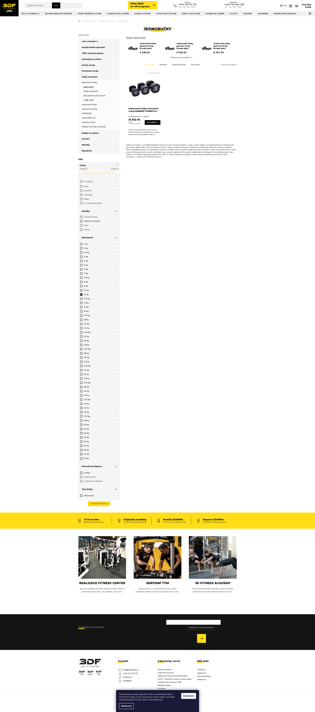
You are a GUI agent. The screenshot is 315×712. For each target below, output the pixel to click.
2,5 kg (101, 252)
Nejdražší (163, 65)
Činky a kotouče (90, 77)
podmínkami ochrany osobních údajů (201, 630)
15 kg (101, 307)
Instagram (127, 681)
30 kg (101, 357)
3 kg (101, 256)
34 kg (101, 370)
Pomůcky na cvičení (91, 59)
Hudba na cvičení (90, 133)
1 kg (101, 244)
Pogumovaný (101, 477)
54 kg (101, 441)
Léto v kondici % (90, 41)
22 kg (101, 328)
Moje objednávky (204, 676)
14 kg (101, 303)
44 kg (101, 404)
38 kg (101, 387)
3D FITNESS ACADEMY (213, 583)
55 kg (101, 429)
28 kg (101, 353)
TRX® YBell (88, 100)
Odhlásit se (201, 679)
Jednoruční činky (89, 82)
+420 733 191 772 (130, 673)
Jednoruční (101, 495)
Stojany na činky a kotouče (94, 127)
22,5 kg (101, 332)
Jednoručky (88, 87)
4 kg (101, 261)
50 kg (101, 425)
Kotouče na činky (89, 109)
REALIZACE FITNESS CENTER (102, 583)
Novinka (101, 190)
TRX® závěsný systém (92, 53)
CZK (285, 5)
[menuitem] (30, 13)
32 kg (101, 362)
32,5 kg (101, 366)
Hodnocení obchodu (166, 673)
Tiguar (101, 229)
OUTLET (86, 139)
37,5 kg (101, 383)
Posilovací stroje (90, 71)
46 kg (101, 412)
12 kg (101, 294)
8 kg (101, 282)
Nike (101, 225)
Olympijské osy (89, 118)
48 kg (101, 420)
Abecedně (195, 65)
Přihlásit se (202, 638)
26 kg (101, 345)
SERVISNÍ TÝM (157, 583)
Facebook (127, 677)
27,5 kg (101, 349)
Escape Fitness (101, 217)
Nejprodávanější (179, 65)
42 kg (101, 395)
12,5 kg (101, 298)
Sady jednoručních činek (94, 96)
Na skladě (101, 181)
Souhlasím (188, 696)
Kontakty (161, 688)
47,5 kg (101, 416)
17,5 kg (101, 315)
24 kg (101, 336)
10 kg (101, 290)
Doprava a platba (165, 669)
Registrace (201, 673)
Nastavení (126, 706)
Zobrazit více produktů (180, 57)
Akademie (87, 151)
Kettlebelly (87, 113)
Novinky (86, 145)
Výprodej (101, 195)
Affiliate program (164, 685)
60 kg (101, 433)
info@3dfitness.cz (131, 670)
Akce (101, 186)
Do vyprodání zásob (101, 203)
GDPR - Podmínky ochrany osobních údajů (174, 679)
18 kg (101, 319)
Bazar (101, 199)
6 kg (101, 269)
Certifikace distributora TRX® (169, 682)
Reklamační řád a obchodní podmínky (173, 676)
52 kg (101, 437)
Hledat (56, 5)
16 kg (101, 311)
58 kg (101, 450)
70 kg (101, 454)
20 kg (101, 324)
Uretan (101, 473)
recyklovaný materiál (101, 481)
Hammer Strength (101, 221)
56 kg (101, 446)
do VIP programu (140, 5)
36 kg (101, 378)
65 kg (101, 458)
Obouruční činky (89, 104)
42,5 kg (101, 399)
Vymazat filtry (98, 504)
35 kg (101, 374)
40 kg (101, 391)
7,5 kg (101, 277)
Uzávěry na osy (88, 122)
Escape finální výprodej (93, 47)
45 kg (101, 408)
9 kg (101, 286)
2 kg (101, 248)
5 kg (101, 265)
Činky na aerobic (90, 91)
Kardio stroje (88, 65)
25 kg (101, 341)
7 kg (101, 273)
